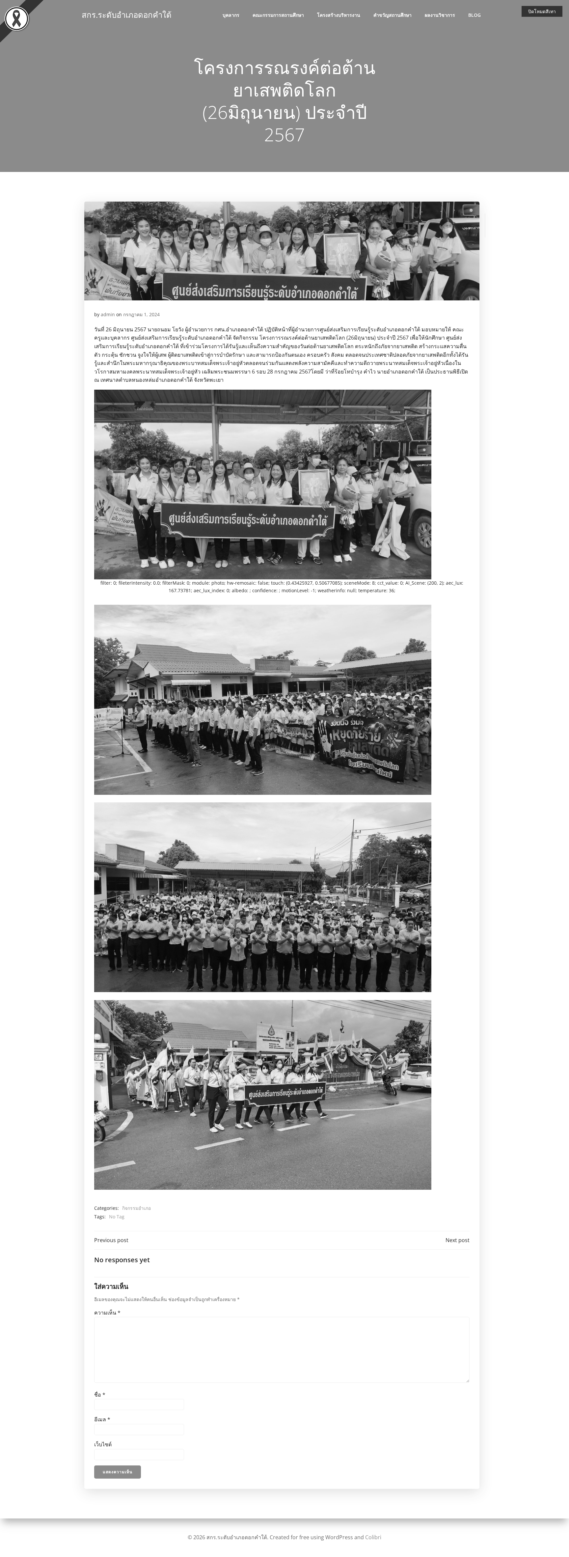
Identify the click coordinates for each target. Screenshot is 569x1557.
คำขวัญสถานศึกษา (392, 15)
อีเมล (102, 1419)
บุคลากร (231, 15)
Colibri (373, 1537)
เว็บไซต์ (103, 1444)
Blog (474, 15)
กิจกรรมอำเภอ (136, 1208)
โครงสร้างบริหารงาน (338, 15)
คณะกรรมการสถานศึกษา (278, 15)
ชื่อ (99, 1394)
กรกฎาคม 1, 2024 (141, 314)
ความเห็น (107, 1312)
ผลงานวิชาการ (440, 15)
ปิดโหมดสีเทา (542, 11)
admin (108, 314)
